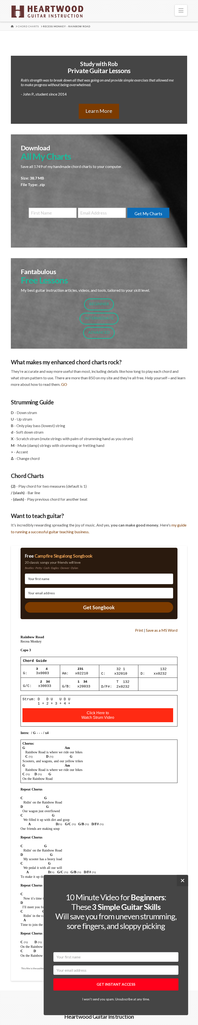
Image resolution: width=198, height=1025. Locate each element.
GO (64, 384)
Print (139, 630)
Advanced (99, 332)
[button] (181, 10)
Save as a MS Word (161, 630)
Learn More (98, 111)
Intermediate (99, 318)
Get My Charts (148, 213)
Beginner (99, 303)
